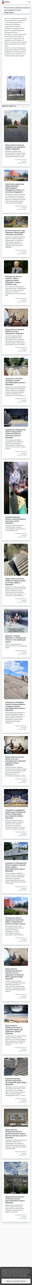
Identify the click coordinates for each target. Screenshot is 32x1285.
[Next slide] (25, 88)
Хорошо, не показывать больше (16, 1281)
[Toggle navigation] (29, 2)
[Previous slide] (7, 88)
